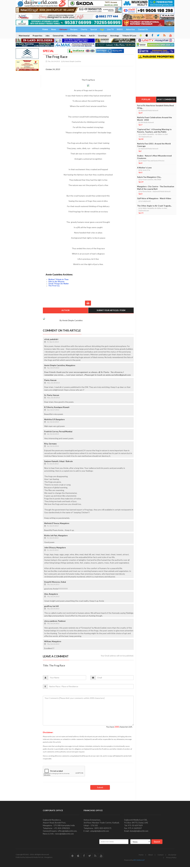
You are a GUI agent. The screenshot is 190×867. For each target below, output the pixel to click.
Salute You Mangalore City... (149, 177)
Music (83, 36)
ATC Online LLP (139, 860)
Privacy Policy (171, 857)
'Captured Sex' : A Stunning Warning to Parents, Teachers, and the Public (154, 130)
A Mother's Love (144, 168)
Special (93, 29)
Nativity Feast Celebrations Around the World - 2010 (154, 118)
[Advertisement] (156, 77)
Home (141, 855)
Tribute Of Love (129, 36)
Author (65, 310)
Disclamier (172, 855)
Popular (146, 99)
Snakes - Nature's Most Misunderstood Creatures (154, 157)
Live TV (110, 29)
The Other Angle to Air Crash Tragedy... (154, 206)
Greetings (102, 36)
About (150, 855)
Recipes (73, 29)
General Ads (58, 36)
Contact (160, 855)
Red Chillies (72, 36)
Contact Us (143, 29)
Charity (84, 29)
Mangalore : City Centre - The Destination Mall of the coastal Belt (155, 187)
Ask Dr (92, 36)
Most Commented (166, 99)
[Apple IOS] (146, 35)
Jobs (47, 36)
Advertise (130, 29)
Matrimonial (24, 36)
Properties (37, 36)
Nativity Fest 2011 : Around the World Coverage (154, 145)
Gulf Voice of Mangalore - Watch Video (154, 198)
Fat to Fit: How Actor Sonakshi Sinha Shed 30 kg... (155, 106)
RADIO (120, 29)
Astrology (114, 36)
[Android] (140, 35)
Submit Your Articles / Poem (111, 310)
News (53, 29)
